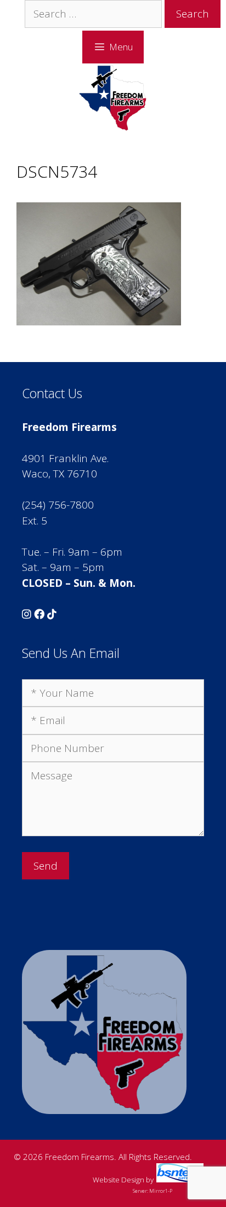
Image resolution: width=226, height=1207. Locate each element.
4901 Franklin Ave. (65, 458)
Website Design (118, 1180)
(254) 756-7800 (58, 505)
